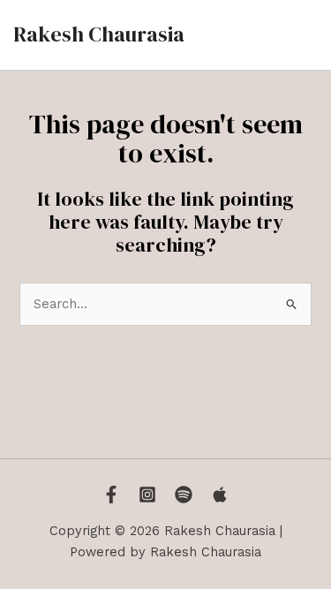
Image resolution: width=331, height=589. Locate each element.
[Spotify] (183, 494)
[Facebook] (111, 494)
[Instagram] (147, 494)
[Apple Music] (219, 494)
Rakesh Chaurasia (98, 34)
